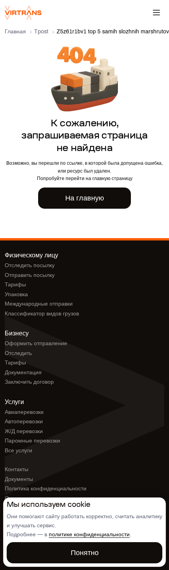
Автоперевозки (24, 421)
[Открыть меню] (156, 12)
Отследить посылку (30, 265)
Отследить (18, 353)
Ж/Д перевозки (24, 431)
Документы (19, 479)
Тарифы (15, 285)
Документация (23, 372)
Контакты (16, 469)
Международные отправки (39, 304)
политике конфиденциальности (89, 534)
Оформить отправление (36, 343)
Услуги (14, 402)
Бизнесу (17, 333)
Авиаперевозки (24, 412)
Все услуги (18, 450)
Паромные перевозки (32, 441)
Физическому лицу (31, 255)
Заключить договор (29, 382)
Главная (15, 32)
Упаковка (16, 294)
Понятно (85, 553)
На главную (84, 198)
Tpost (41, 32)
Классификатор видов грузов (42, 314)
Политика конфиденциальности (45, 489)
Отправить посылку (30, 275)
